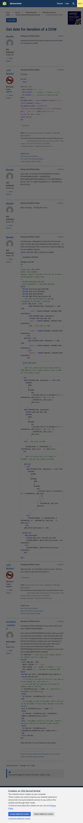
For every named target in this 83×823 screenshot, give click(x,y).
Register (60, 3)
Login (67, 3)
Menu (80, 3)
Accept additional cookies (19, 814)
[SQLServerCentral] (4, 3)
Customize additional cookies (19, 819)
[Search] (73, 3)
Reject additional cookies (43, 814)
